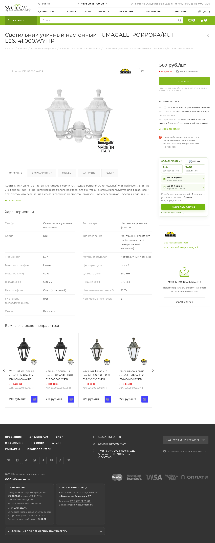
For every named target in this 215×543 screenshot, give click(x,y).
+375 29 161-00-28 (92, 3)
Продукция (13, 437)
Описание (15, 173)
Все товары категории (176, 242)
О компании (14, 443)
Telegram (43, 460)
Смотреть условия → (172, 212)
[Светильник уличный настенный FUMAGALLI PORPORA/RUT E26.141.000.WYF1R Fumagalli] (78, 116)
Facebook (17, 460)
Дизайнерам (39, 437)
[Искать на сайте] (179, 20)
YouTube (51, 460)
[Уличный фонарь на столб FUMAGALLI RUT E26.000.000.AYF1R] (60, 351)
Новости (37, 443)
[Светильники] (18, 8)
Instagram (34, 460)
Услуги (110, 173)
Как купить (89, 173)
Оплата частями (42, 173)
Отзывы (67, 173)
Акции (57, 443)
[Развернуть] (13, 200)
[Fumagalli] (125, 71)
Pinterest (68, 460)
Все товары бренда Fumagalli (181, 247)
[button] (198, 411)
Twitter (25, 460)
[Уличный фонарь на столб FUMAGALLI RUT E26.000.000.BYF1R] (133, 351)
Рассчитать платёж (183, 206)
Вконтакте (8, 460)
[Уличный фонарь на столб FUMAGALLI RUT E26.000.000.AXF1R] (23, 351)
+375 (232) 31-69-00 (80, 501)
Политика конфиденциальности (187, 452)
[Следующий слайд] (152, 370)
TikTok (60, 460)
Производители (39, 449)
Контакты (12, 449)
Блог (59, 437)
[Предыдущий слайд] (4, 370)
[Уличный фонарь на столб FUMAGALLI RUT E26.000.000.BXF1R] (97, 351)
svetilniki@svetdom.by (112, 443)
